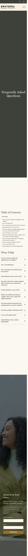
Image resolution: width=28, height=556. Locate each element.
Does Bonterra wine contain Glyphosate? (13, 246)
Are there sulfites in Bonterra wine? (11, 242)
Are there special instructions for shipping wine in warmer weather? (11, 304)
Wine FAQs (5, 216)
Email (4, 524)
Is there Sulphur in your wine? (10, 233)
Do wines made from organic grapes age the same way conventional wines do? (12, 283)
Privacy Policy (6, 513)
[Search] (20, 1)
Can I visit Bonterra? (8, 223)
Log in (24, 1)
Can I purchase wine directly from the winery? (14, 225)
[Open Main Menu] (24, 7)
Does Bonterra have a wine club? (11, 227)
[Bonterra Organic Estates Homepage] (8, 7)
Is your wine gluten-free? (9, 244)
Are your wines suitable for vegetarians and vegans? (9, 259)
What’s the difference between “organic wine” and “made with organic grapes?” (10, 297)
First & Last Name (8, 517)
